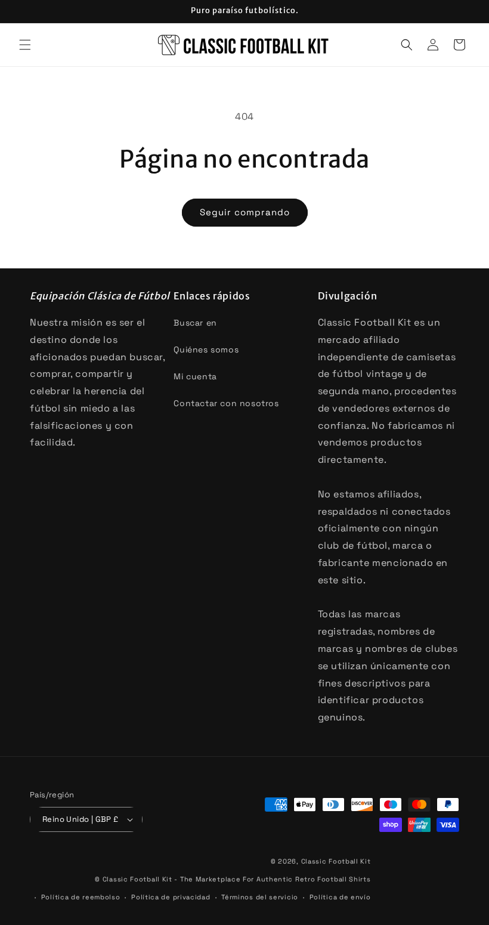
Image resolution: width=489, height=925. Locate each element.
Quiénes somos (206, 349)
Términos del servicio (259, 897)
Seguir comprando (245, 212)
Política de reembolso (80, 897)
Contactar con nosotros (226, 403)
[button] (25, 45)
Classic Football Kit (336, 861)
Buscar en (195, 322)
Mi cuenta (195, 376)
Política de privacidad (170, 897)
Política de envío (340, 897)
